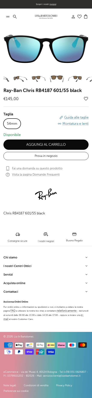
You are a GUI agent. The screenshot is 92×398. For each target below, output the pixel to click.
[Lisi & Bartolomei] (46, 17)
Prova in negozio (46, 155)
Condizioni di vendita (36, 385)
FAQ (12, 310)
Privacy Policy (64, 385)
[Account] (71, 16)
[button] (86, 98)
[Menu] (7, 16)
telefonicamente (66, 310)
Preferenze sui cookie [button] (16, 390)
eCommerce (10, 371)
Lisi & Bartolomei (23, 336)
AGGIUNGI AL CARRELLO (46, 144)
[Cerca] (17, 16)
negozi (53, 4)
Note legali (9, 385)
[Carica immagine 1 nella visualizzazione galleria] (46, 49)
